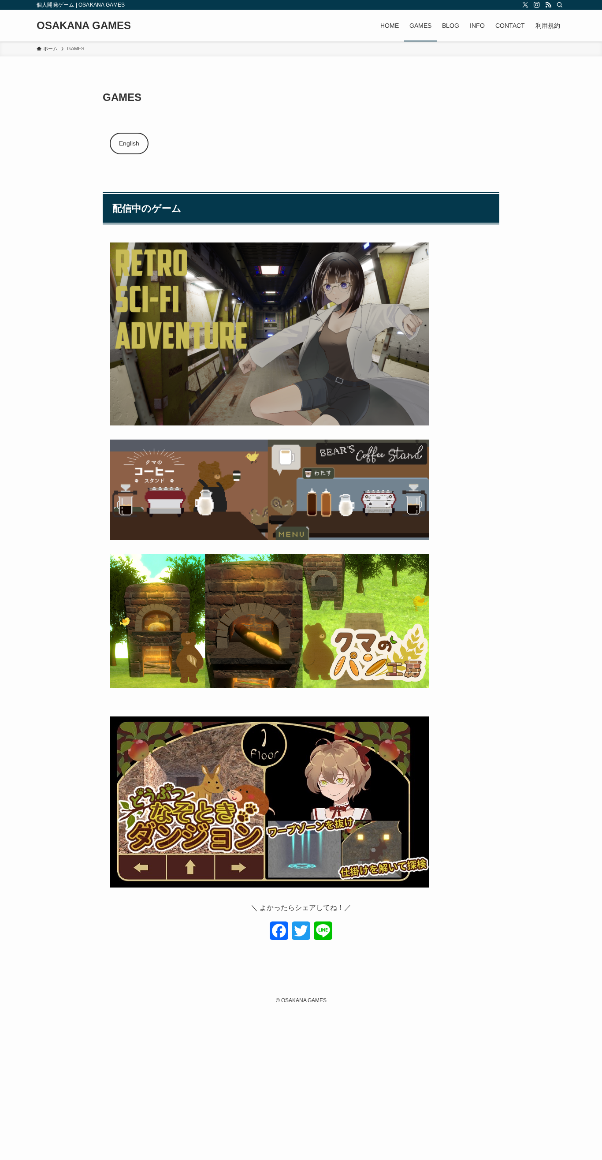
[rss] (548, 5)
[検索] (559, 5)
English (129, 143)
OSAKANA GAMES (84, 25)
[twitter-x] (525, 5)
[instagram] (537, 5)
